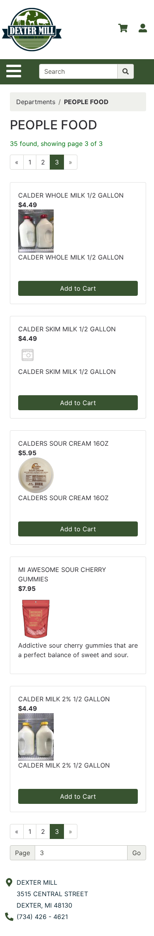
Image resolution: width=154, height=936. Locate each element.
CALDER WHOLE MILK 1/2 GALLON (71, 195)
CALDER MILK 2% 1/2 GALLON (64, 699)
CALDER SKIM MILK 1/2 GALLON (67, 329)
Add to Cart (78, 288)
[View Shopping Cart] (123, 30)
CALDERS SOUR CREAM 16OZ (63, 443)
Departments (35, 102)
